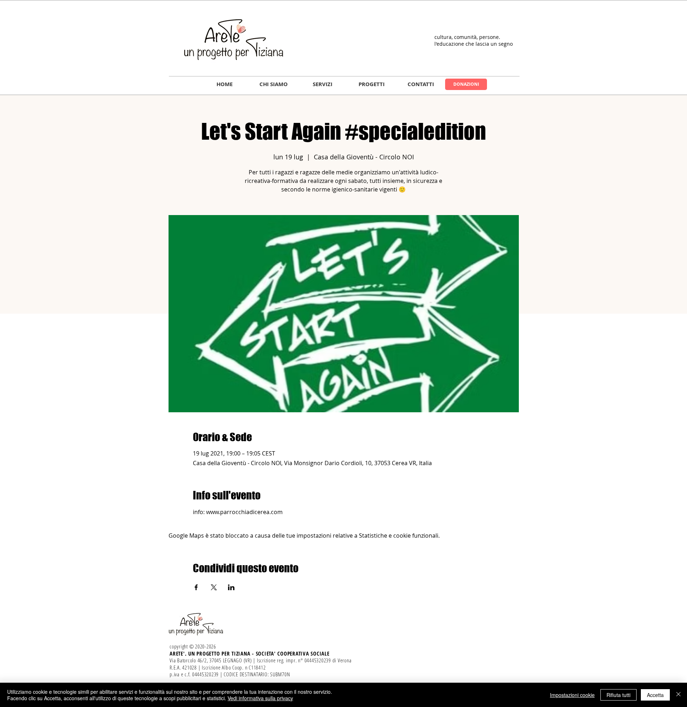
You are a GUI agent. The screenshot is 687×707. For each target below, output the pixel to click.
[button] (273, 84)
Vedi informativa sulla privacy (260, 698)
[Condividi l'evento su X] (213, 587)
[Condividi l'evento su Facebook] (196, 587)
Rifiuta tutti (618, 694)
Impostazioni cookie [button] (572, 694)
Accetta (655, 694)
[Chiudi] (678, 694)
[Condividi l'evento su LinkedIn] (231, 587)
